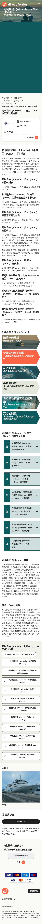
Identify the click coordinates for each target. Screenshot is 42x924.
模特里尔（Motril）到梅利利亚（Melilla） (22, 737)
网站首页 (5, 98)
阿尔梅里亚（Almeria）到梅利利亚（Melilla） (23, 681)
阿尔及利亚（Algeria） (11, 101)
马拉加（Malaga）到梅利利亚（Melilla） (23, 700)
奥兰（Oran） (7, 104)
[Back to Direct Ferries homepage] (15, 4)
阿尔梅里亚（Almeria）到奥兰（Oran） (23, 690)
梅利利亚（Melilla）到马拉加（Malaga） (22, 718)
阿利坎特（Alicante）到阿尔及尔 (20, 654)
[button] (22, 446)
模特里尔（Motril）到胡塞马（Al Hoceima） (22, 746)
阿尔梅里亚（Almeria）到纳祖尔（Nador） (23, 662)
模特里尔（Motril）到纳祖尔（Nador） (22, 756)
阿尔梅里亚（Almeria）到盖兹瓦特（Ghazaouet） (23, 672)
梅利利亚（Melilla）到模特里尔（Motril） (22, 728)
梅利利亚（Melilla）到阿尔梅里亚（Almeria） (22, 709)
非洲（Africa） (19, 98)
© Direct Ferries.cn (7, 906)
